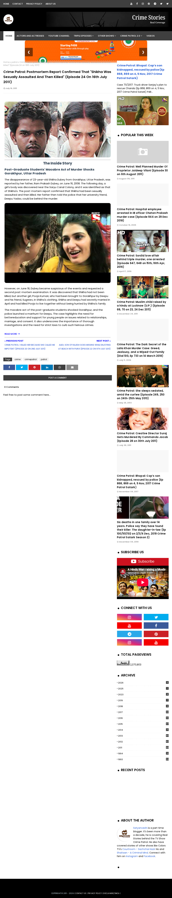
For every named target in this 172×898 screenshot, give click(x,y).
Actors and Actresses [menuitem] (30, 35)
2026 (143, 682)
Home (6, 3)
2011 (143, 747)
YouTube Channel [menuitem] (58, 35)
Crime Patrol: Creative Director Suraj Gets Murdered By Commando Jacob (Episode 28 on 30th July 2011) (142, 437)
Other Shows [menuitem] (106, 35)
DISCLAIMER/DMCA (111, 893)
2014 (143, 730)
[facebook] (137, 4)
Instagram (132, 856)
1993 (143, 759)
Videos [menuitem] (150, 35)
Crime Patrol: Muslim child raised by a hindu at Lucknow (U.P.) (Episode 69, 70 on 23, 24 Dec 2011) (141, 305)
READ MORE (11, 334)
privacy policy (94, 893)
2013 (143, 735)
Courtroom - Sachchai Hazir (138, 849)
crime (17, 359)
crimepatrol (31, 359)
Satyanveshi (140, 828)
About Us (51, 3)
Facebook (149, 856)
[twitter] (161, 4)
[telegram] (155, 4)
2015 (143, 724)
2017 (143, 712)
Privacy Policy (34, 3)
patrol (14, 62)
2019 (143, 700)
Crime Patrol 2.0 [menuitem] (130, 35)
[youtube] (131, 4)
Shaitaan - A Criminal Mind (132, 852)
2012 (143, 741)
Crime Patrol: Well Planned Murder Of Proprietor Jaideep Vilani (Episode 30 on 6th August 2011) (142, 170)
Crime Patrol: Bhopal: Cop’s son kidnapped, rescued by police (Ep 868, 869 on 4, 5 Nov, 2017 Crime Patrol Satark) (140, 481)
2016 (143, 718)
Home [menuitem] (9, 35)
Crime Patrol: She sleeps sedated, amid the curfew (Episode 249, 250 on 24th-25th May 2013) (141, 394)
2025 (143, 688)
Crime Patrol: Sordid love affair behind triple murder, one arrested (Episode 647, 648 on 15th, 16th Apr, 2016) (141, 261)
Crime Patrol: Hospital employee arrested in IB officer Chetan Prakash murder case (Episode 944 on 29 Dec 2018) (142, 214)
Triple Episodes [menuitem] (83, 35)
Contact (17, 3)
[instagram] (143, 4)
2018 (143, 706)
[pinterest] (149, 4)
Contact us (80, 893)
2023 (143, 694)
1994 (143, 753)
